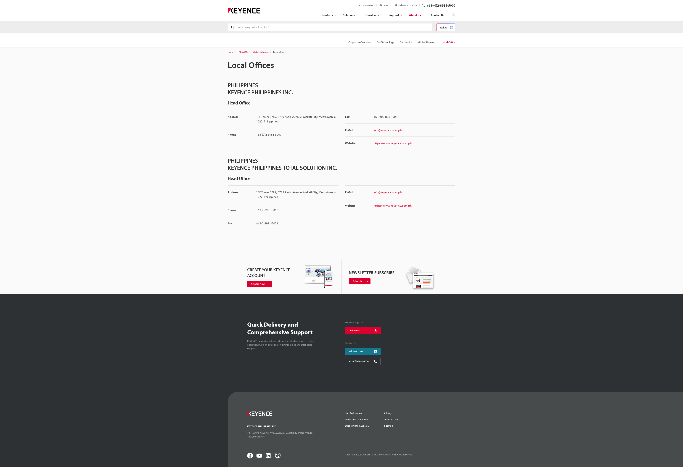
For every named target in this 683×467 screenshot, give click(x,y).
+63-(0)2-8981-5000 (441, 5)
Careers (386, 5)
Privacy (388, 413)
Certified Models (353, 413)
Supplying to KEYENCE (357, 425)
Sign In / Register (366, 5)
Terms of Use (391, 419)
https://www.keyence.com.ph (393, 143)
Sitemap (388, 425)
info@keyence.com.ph (388, 130)
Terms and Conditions (356, 419)
